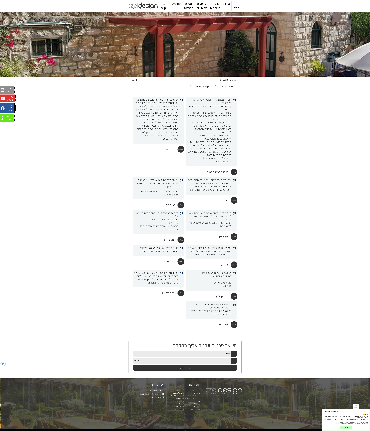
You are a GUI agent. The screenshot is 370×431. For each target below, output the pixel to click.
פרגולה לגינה (177, 393)
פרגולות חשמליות (215, 6)
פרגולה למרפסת (194, 406)
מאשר (346, 427)
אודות (226, 3)
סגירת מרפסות (188, 6)
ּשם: (132, 352)
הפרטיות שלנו (327, 419)
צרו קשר (163, 6)
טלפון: (131, 359)
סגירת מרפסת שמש (175, 396)
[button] (3, 364)
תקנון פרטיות (177, 409)
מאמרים (179, 401)
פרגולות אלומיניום (201, 6)
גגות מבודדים (177, 398)
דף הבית (236, 6)
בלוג (180, 404)
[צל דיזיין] (143, 6)
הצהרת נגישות (177, 406)
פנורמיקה (175, 3)
